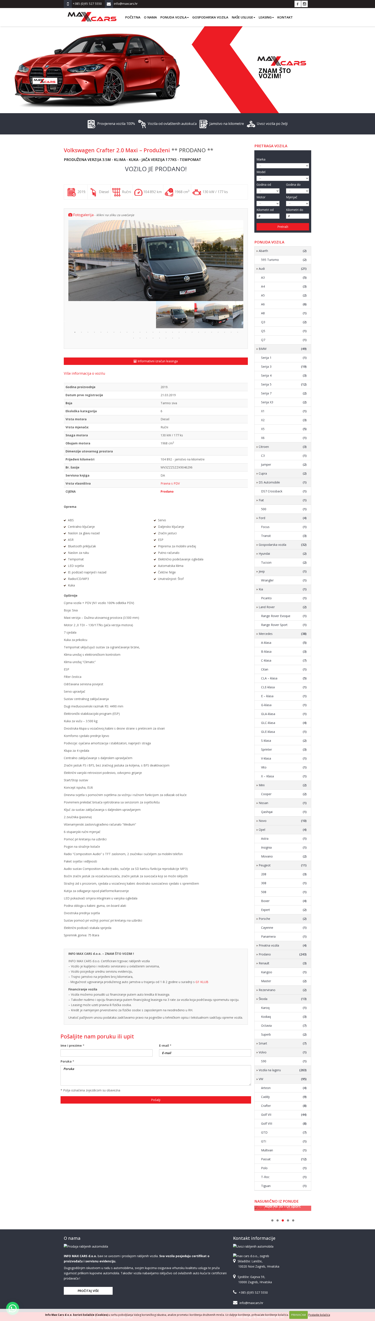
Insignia (284, 847)
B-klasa (284, 651)
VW (283, 1079)
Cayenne (284, 927)
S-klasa (284, 740)
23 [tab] (217, 332)
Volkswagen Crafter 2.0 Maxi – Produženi (117, 150)
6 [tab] (107, 332)
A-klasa (284, 643)
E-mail (164, 1045)
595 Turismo (284, 260)
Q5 (284, 331)
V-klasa (284, 758)
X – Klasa (284, 776)
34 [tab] (178, 338)
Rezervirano (283, 990)
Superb (284, 1034)
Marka (261, 159)
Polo (284, 1168)
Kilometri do (294, 210)
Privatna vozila (283, 945)
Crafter (284, 1106)
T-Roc (284, 1177)
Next (246, 260)
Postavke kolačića (319, 1315)
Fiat (283, 500)
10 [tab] (133, 332)
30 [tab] (152, 338)
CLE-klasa (284, 687)
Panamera (284, 936)
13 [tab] (152, 332)
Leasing (265, 17)
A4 (284, 286)
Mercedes (283, 634)
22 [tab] (211, 332)
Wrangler (284, 580)
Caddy (284, 1097)
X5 (284, 429)
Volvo (283, 1052)
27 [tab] (133, 338)
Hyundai (283, 553)
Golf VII (284, 1114)
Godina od (264, 184)
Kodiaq (284, 1017)
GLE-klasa (284, 732)
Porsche (283, 919)
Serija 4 (284, 375)
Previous (65, 260)
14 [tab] (159, 332)
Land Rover (283, 607)
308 (284, 883)
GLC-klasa (284, 723)
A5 (284, 295)
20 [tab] (198, 332)
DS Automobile (283, 482)
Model (261, 172)
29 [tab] (146, 338)
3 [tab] (87, 332)
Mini (283, 785)
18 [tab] (185, 332)
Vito (284, 767)
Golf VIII (284, 1123)
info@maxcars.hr (251, 1303)
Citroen (283, 447)
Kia (283, 589)
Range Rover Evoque (284, 616)
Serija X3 (284, 402)
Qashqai (284, 812)
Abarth (283, 251)
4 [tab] (94, 332)
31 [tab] (159, 338)
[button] (12, 1308)
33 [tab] (172, 338)
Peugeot (283, 865)
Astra (284, 838)
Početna (132, 17)
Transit (284, 536)
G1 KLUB (202, 982)
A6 (284, 304)
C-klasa (284, 660)
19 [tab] (191, 332)
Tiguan (284, 1186)
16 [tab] (172, 332)
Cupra (283, 473)
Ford (283, 518)
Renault (283, 963)
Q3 (284, 322)
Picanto (284, 598)
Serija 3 (284, 366)
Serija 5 (284, 384)
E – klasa (284, 696)
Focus (284, 527)
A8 (284, 313)
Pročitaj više (88, 1291)
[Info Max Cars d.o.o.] (92, 13)
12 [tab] (146, 332)
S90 (284, 1061)
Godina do (293, 184)
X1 (284, 411)
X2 (284, 420)
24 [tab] (224, 332)
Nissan (283, 803)
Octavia (284, 1025)
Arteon (284, 1088)
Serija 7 (284, 393)
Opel (283, 830)
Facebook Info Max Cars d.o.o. (297, 4)
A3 (284, 277)
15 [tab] (165, 332)
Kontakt (285, 17)
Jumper (284, 464)
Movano (284, 856)
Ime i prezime (71, 1045)
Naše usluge (242, 17)
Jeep (283, 571)
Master (284, 981)
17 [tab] (178, 332)
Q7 (284, 340)
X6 (284, 438)
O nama (150, 17)
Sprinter (284, 749)
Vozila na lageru (283, 1070)
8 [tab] (120, 332)
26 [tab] (237, 332)
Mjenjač (291, 197)
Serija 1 (284, 358)
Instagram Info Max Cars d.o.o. (304, 4)
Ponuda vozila (173, 17)
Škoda (283, 999)
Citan (284, 669)
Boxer (284, 901)
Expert (284, 910)
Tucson (284, 562)
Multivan (284, 1150)
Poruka (66, 1061)
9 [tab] (126, 332)
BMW (283, 349)
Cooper (284, 794)
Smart (283, 1043)
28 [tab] (139, 338)
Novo (283, 821)
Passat (284, 1159)
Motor (261, 197)
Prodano (283, 954)
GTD (284, 1132)
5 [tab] (100, 332)
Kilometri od (265, 210)
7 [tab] (113, 332)
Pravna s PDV (170, 483)
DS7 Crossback (284, 491)
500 (284, 509)
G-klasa (284, 705)
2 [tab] (81, 332)
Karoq (284, 1008)
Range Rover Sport (284, 625)
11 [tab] (139, 332)
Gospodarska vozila (210, 17)
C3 (284, 456)
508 (284, 892)
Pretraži (282, 227)
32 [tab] (165, 338)
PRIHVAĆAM (298, 1315)
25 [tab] (231, 332)
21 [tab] (204, 332)
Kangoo (284, 972)
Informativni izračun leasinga (157, 361)
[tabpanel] (175, 314)
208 (284, 874)
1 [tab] (74, 332)
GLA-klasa (284, 714)
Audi (283, 269)
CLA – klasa (284, 678)
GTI (284, 1141)
